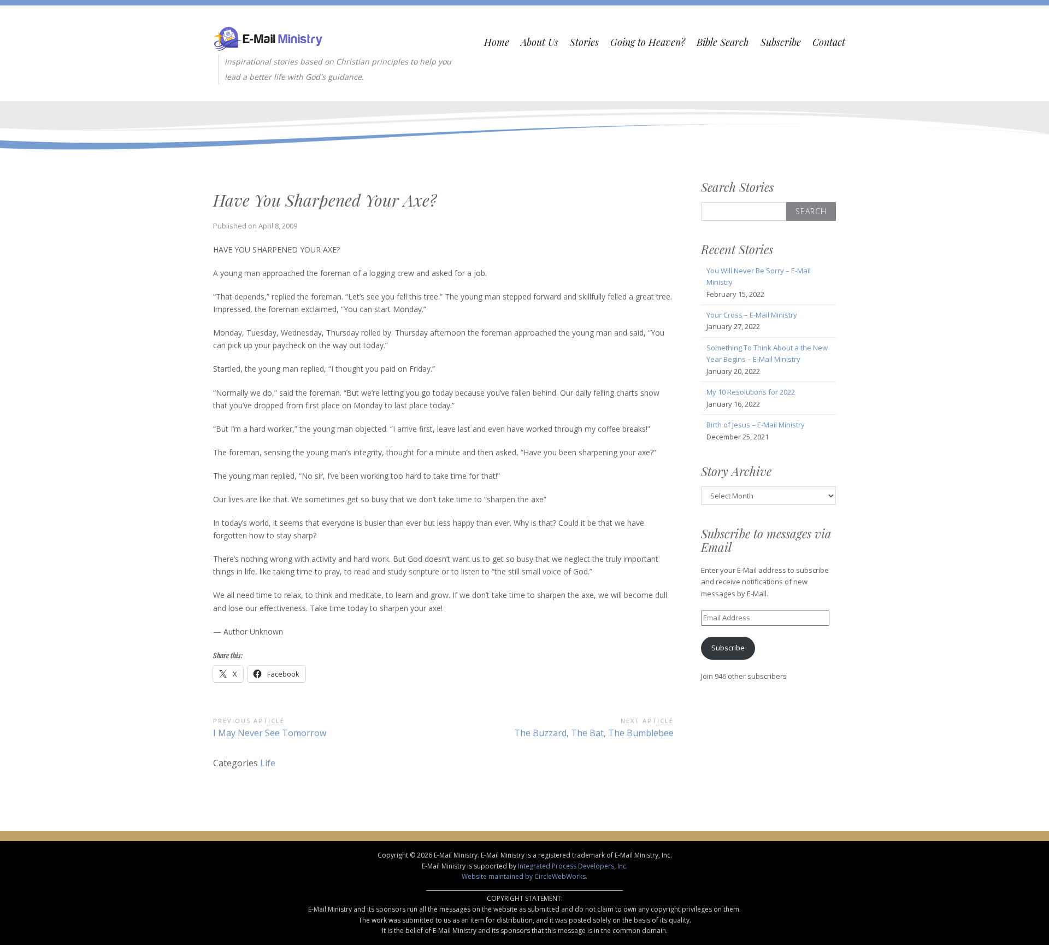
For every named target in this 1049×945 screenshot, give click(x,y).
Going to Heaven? (647, 42)
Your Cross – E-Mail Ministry (751, 315)
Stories (584, 42)
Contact (828, 42)
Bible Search (723, 42)
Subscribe (781, 42)
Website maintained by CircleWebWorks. (524, 876)
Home (496, 42)
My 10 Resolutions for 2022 (750, 392)
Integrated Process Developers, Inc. (573, 866)
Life (267, 763)
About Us (539, 42)
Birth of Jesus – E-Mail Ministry (755, 425)
